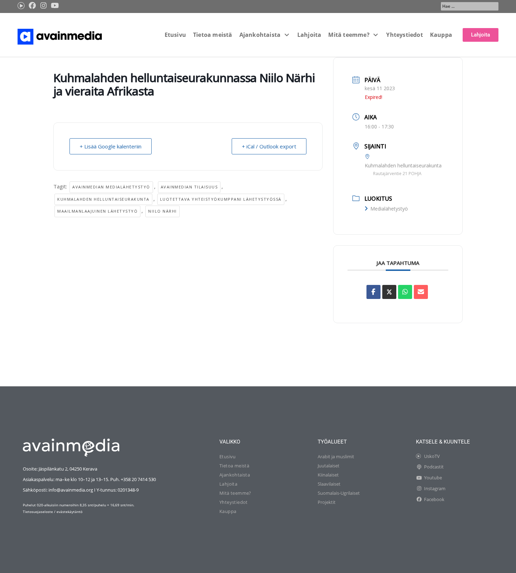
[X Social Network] (389, 292)
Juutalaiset (328, 465)
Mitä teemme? (235, 493)
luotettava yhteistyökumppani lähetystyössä (221, 199)
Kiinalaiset (328, 475)
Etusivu (227, 456)
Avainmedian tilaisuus (189, 186)
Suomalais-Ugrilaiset (339, 493)
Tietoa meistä (234, 465)
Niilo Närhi (162, 211)
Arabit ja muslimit (336, 456)
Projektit (327, 502)
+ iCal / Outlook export (269, 146)
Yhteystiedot (233, 502)
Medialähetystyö (389, 208)
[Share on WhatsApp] (405, 292)
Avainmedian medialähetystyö (111, 186)
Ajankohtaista (234, 475)
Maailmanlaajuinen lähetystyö (97, 211)
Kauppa (227, 511)
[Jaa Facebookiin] (373, 292)
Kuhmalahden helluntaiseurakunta (103, 199)
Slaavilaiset (329, 484)
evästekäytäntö (69, 511)
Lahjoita (228, 484)
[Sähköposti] (421, 292)
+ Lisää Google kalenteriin (110, 146)
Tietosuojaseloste (38, 511)
